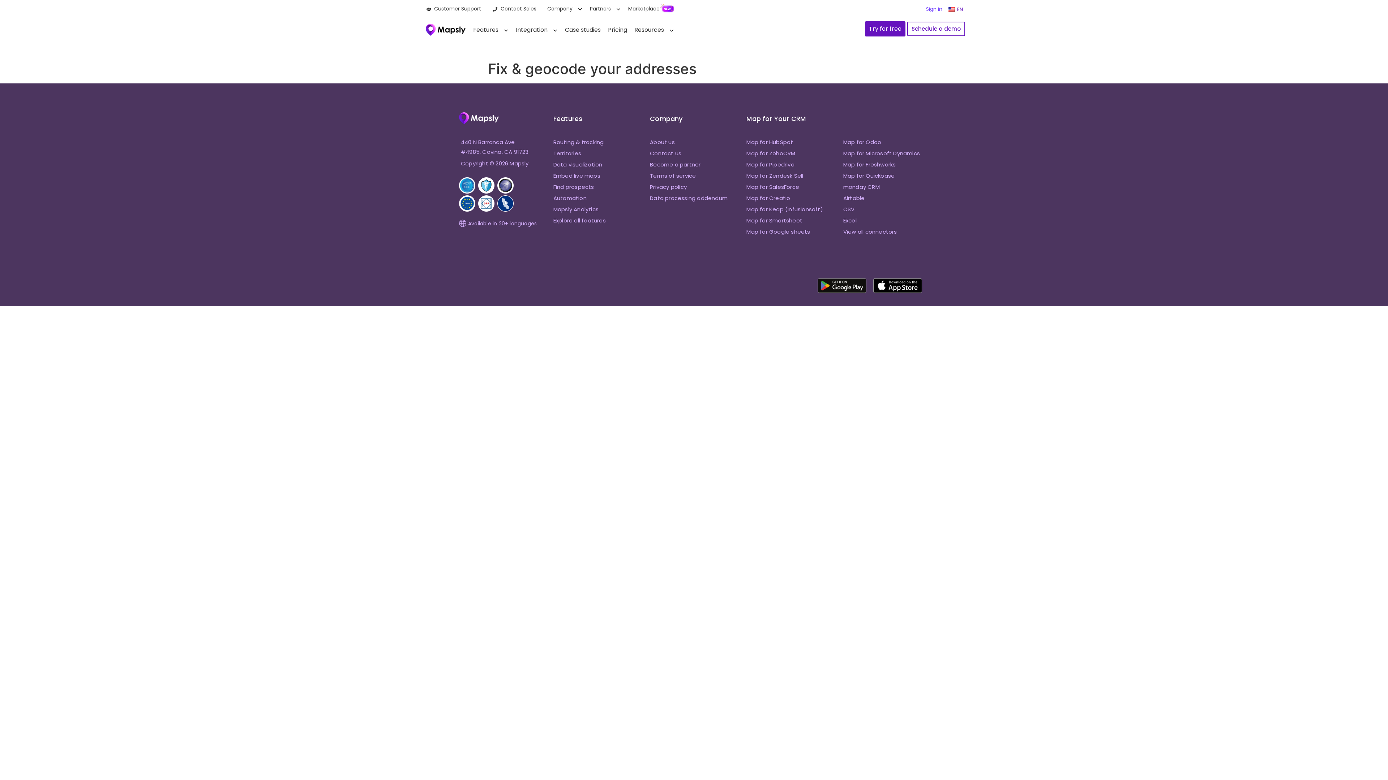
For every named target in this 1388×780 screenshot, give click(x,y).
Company (560, 8)
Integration (532, 30)
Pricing (617, 30)
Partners (600, 8)
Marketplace (644, 8)
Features (485, 30)
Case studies (583, 30)
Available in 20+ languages (502, 223)
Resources (649, 30)
